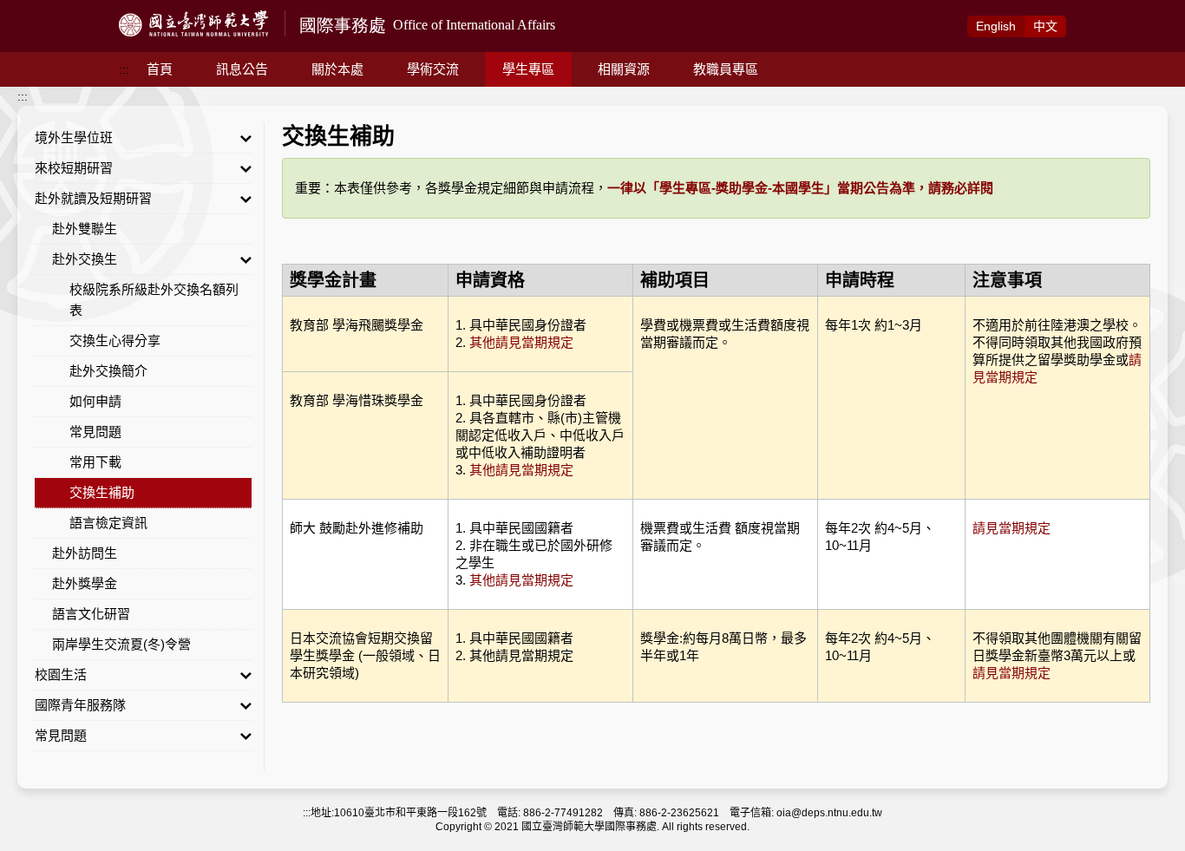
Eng (996, 26)
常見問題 (95, 431)
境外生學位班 (74, 137)
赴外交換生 (84, 259)
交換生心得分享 (114, 340)
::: (124, 69)
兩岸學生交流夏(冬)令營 (121, 644)
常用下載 (95, 462)
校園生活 (61, 674)
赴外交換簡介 (108, 370)
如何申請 (95, 401)
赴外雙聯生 (84, 228)
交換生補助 (101, 492)
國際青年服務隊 (80, 704)
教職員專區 (725, 69)
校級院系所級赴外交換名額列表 (154, 299)
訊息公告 (242, 69)
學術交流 (433, 69)
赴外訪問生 (84, 553)
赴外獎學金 (84, 583)
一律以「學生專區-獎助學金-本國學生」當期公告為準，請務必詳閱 (800, 187)
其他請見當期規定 (521, 342)
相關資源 (624, 69)
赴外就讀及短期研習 (93, 198)
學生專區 (528, 69)
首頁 (160, 69)
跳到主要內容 (36, 9)
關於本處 (337, 69)
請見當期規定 (1011, 527)
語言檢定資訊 (108, 522)
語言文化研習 (91, 613)
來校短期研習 (74, 167)
